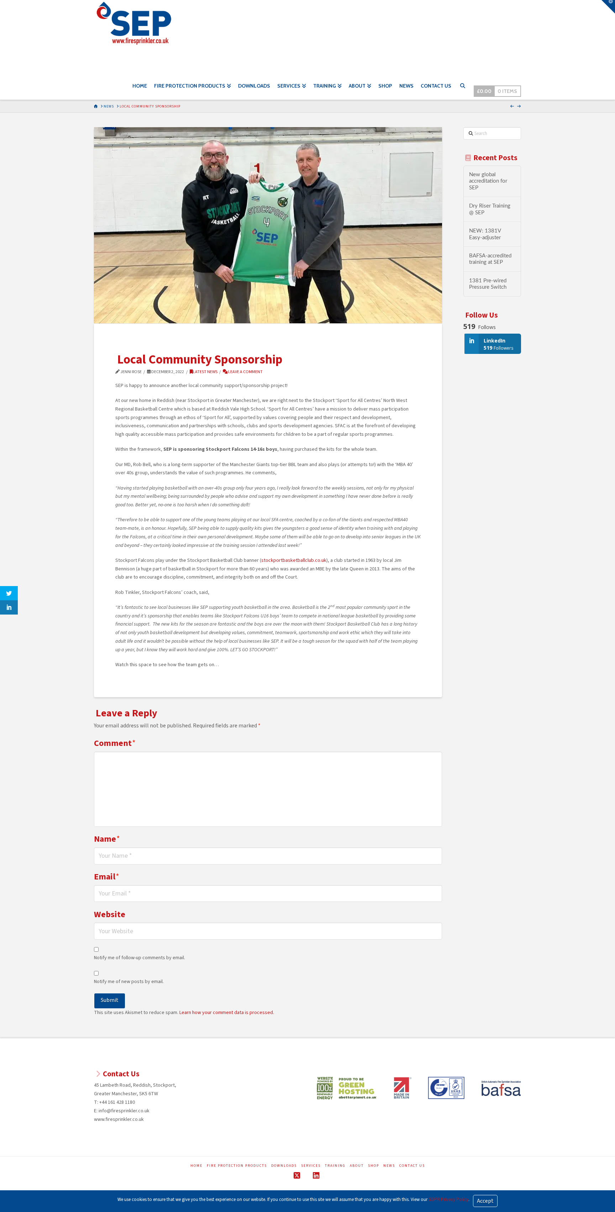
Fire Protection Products (237, 1166)
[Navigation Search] (462, 87)
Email (106, 877)
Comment (115, 743)
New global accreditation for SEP (488, 181)
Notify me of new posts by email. (129, 981)
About (357, 1166)
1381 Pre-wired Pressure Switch (487, 284)
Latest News (205, 372)
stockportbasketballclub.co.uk (293, 560)
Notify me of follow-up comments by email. (139, 957)
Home (196, 1166)
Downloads (284, 1166)
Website (109, 914)
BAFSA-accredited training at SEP (490, 259)
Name (107, 839)
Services (311, 1166)
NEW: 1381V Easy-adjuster (485, 234)
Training (335, 1166)
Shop (373, 1166)
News (389, 1166)
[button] (608, 7)
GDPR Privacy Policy (448, 1199)
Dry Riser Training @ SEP (489, 209)
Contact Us (412, 1166)
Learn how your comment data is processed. (226, 1012)
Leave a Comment (245, 372)
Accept (485, 1201)
